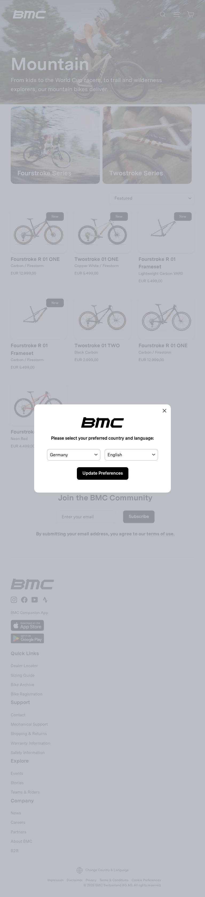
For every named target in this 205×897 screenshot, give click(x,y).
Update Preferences (102, 473)
